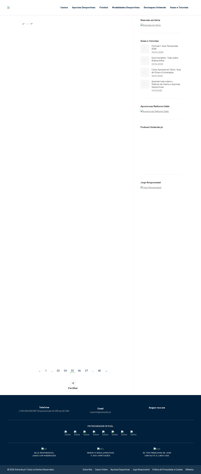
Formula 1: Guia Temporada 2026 (165, 47)
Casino (83, 275)
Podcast (83, 75)
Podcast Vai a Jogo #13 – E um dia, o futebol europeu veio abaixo (99, 67)
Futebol (48, 72)
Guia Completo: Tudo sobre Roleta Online (165, 59)
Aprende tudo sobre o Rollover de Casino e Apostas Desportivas (166, 84)
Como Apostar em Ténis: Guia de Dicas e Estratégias (166, 71)
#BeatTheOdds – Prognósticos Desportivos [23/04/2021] (45, 66)
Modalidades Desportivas (36, 207)
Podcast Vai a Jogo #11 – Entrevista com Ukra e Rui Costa (45, 334)
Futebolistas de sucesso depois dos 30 (45, 134)
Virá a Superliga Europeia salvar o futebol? (100, 134)
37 (86, 370)
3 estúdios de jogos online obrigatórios (97, 269)
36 (79, 370)
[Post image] (145, 48)
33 (58, 370)
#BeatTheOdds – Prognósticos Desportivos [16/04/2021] (45, 198)
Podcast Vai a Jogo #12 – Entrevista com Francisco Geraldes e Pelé (96, 200)
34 (65, 370)
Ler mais (29, 87)
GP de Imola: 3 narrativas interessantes (41, 269)
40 (99, 370)
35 (72, 370)
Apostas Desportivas (34, 72)
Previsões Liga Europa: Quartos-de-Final (94, 334)
